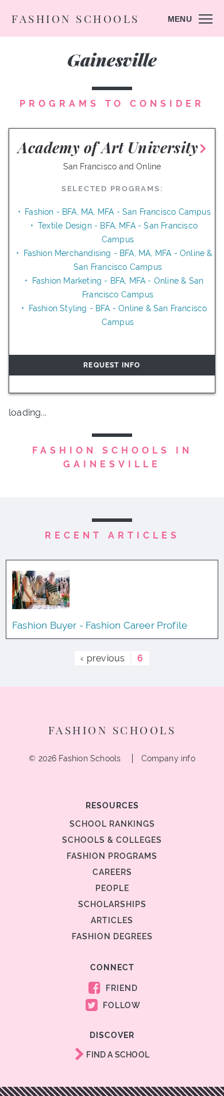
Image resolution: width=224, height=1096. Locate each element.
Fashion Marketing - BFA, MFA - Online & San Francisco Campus (117, 287)
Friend (120, 988)
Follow (121, 1005)
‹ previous (102, 658)
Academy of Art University (108, 147)
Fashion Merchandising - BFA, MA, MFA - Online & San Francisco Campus (118, 260)
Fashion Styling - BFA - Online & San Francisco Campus (118, 315)
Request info (111, 365)
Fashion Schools (75, 18)
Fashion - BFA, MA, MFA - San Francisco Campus (118, 211)
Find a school (116, 1054)
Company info (168, 758)
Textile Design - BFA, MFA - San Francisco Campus (118, 232)
